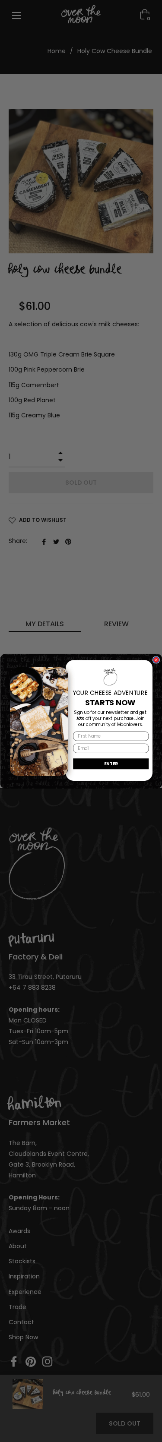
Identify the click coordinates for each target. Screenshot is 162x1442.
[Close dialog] (156, 659)
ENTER (111, 763)
